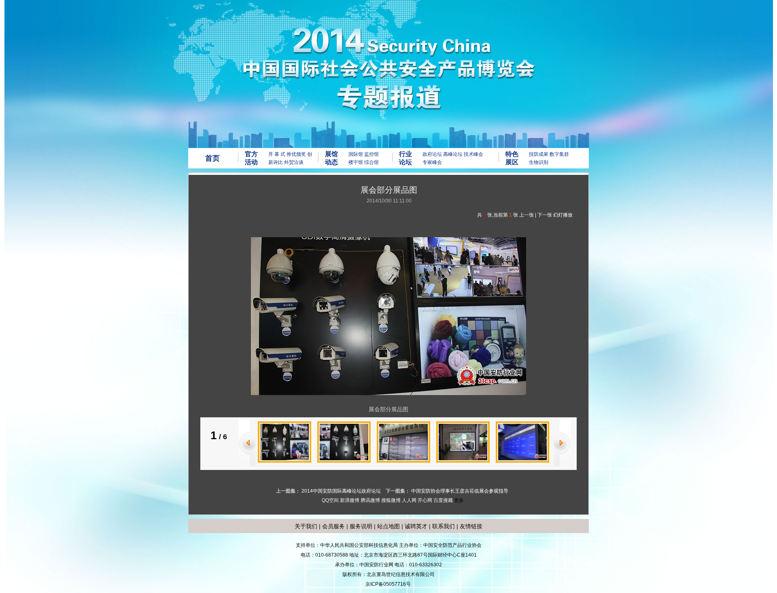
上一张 (526, 215)
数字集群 (559, 154)
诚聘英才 (416, 526)
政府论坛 (432, 154)
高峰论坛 (453, 154)
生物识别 (538, 162)
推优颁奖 (296, 154)
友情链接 (471, 526)
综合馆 (371, 162)
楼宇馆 (355, 162)
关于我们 (306, 526)
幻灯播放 (563, 215)
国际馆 (355, 154)
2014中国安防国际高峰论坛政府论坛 (341, 491)
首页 (212, 158)
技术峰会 (473, 154)
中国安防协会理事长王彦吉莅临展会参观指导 (459, 491)
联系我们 (443, 526)
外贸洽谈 (294, 162)
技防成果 (538, 154)
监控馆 (371, 154)
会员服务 (333, 526)
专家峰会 (432, 162)
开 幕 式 (276, 154)
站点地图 (388, 526)
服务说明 (361, 526)
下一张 (544, 215)
